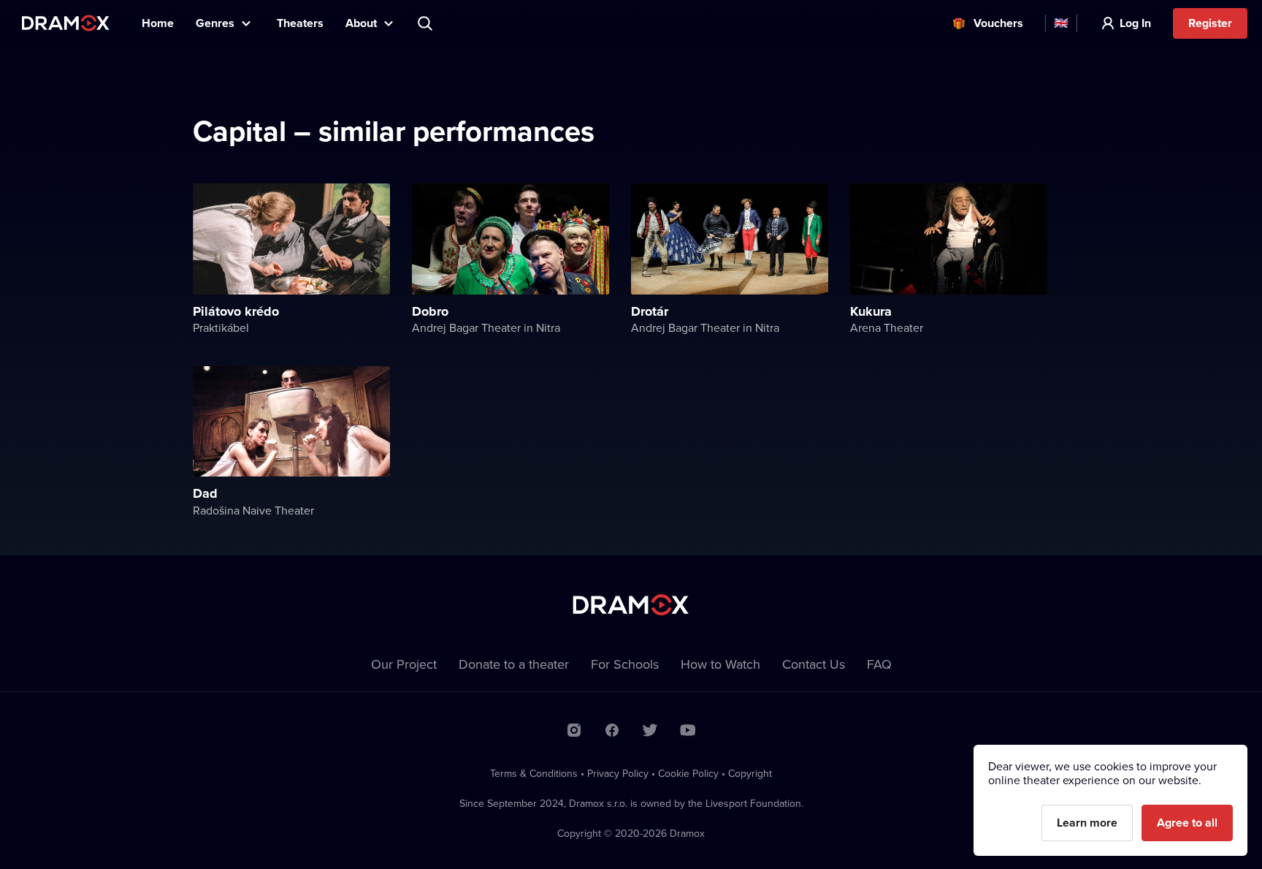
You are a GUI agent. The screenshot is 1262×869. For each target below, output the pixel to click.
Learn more (1087, 822)
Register (1210, 23)
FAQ (879, 664)
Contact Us (813, 664)
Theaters (300, 23)
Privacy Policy (618, 773)
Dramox (66, 23)
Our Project (404, 664)
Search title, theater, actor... (426, 23)
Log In (1135, 23)
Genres (215, 23)
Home (158, 23)
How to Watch (720, 664)
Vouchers (998, 23)
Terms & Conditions (534, 773)
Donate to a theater (514, 664)
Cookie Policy (688, 773)
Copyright (750, 773)
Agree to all (1187, 822)
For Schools (625, 664)
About (361, 23)
